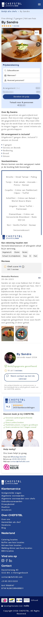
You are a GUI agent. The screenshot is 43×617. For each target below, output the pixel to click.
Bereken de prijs (21, 97)
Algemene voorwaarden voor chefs (18, 498)
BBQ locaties (7, 551)
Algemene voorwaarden (12, 496)
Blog (3, 528)
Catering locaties (9, 539)
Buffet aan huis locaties (12, 542)
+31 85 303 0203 (19, 459)
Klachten (5, 507)
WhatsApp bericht (18, 457)
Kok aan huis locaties (11, 545)
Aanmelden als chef (11, 522)
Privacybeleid (7, 504)
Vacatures (6, 525)
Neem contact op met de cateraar (23, 377)
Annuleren (6, 510)
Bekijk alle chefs (9, 11)
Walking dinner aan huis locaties (16, 548)
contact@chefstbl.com (20, 461)
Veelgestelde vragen (11, 493)
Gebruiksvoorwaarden (11, 501)
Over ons (5, 519)
